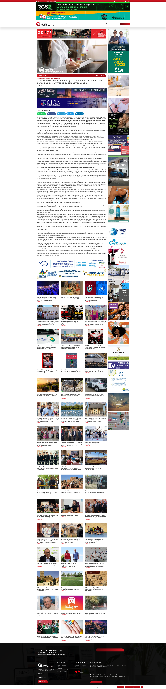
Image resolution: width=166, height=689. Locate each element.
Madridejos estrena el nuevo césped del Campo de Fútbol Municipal (71, 588)
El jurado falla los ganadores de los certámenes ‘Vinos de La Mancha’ (47, 395)
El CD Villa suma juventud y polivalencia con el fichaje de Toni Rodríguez (71, 371)
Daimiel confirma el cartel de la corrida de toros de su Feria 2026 (70, 298)
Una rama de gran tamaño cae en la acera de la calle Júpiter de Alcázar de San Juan (95, 613)
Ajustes (136, 687)
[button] (69, 24)
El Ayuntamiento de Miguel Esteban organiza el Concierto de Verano (95, 370)
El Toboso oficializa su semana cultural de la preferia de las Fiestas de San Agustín (47, 589)
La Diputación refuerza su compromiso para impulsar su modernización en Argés (70, 565)
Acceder (118, 403)
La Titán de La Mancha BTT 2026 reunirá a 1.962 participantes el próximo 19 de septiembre (70, 347)
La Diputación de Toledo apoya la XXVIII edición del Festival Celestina (47, 637)
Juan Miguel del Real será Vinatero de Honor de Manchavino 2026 (47, 564)
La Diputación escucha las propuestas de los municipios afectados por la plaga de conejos (71, 468)
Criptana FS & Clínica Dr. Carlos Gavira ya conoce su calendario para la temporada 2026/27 (95, 299)
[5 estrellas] (40, 110)
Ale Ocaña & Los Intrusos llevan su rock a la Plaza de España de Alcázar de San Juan (47, 468)
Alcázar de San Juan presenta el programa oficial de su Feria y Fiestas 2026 (94, 638)
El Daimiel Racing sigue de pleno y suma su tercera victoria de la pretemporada (47, 371)
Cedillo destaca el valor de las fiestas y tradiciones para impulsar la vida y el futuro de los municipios (71, 444)
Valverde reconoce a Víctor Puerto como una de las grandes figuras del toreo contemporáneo (95, 517)
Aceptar (120, 687)
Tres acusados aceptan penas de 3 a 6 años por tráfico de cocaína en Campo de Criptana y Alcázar (95, 420)
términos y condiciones (114, 674)
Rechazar (129, 687)
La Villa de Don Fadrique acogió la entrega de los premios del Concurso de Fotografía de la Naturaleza (72, 420)
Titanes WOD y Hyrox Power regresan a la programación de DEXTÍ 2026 (70, 323)
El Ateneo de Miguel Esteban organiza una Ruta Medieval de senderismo (94, 589)
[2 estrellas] (37, 110)
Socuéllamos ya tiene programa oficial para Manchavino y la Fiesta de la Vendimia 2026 (71, 541)
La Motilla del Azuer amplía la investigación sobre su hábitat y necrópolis (70, 492)
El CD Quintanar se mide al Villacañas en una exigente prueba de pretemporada (95, 347)
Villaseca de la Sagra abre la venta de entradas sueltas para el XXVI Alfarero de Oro (96, 468)
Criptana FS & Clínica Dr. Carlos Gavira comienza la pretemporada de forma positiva (95, 541)
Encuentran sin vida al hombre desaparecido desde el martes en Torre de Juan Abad (94, 396)
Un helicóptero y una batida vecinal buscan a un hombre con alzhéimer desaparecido (47, 613)
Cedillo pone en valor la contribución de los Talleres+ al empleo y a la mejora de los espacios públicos (48, 323)
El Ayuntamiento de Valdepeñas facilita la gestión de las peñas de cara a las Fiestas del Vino (46, 299)
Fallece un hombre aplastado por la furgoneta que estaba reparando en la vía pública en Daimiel (47, 347)
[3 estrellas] (38, 110)
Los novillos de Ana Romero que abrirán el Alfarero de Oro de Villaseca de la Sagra (70, 396)
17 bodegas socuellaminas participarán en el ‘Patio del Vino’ (94, 443)
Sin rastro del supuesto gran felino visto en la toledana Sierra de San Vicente (95, 492)
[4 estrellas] (39, 110)
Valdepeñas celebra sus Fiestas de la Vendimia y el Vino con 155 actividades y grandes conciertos (47, 541)
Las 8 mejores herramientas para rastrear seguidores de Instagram (71, 612)
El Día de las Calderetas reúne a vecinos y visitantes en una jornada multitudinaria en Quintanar (47, 492)
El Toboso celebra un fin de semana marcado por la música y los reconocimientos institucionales (47, 517)
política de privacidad (103, 674)
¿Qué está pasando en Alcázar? (70, 515)
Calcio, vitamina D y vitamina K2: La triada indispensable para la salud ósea (71, 638)
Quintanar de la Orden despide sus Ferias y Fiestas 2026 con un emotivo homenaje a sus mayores (47, 444)
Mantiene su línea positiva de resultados (48, 78)
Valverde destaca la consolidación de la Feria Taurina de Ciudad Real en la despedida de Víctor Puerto (48, 420)
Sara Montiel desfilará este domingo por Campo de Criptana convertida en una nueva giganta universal (95, 323)
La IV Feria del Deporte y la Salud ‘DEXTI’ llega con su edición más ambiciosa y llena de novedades (94, 565)
